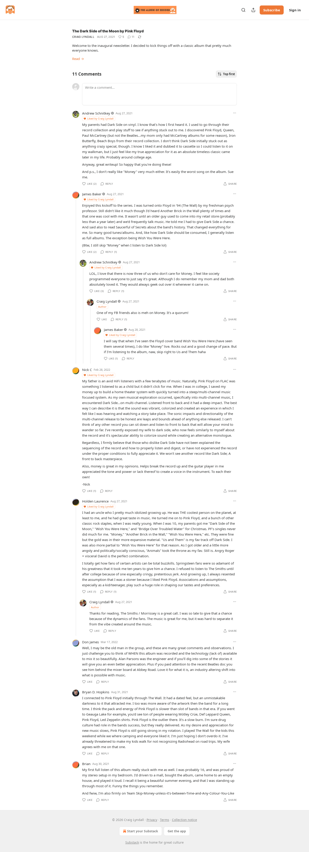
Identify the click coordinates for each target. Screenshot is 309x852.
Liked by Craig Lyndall (100, 118)
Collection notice (184, 820)
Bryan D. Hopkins (95, 692)
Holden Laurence (95, 501)
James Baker (91, 194)
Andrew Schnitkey (96, 113)
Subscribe (271, 10)
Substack (132, 842)
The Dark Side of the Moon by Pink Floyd (108, 31)
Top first (229, 74)
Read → (78, 58)
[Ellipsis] (234, 113)
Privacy (152, 820)
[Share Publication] (253, 9)
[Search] (243, 9)
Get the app (177, 831)
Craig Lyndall (83, 36)
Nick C (87, 369)
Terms (164, 820)
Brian (86, 763)
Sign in (295, 10)
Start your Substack (142, 831)
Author (102, 306)
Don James (90, 642)
